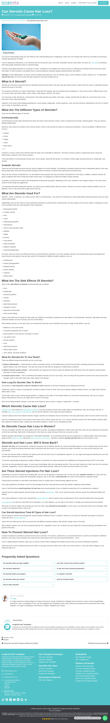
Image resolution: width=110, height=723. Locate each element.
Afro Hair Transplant (45, 668)
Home (3, 20)
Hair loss (94, 63)
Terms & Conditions (55, 710)
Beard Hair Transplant (46, 671)
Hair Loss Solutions (19, 20)
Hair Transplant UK (82, 659)
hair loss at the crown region (40, 438)
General (6, 639)
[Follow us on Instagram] (10, 699)
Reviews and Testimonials (84, 666)
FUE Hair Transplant (46, 657)
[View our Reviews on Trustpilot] (25, 699)
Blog (67, 3)
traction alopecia (19, 518)
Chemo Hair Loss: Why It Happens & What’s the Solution (21, 643)
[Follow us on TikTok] (3, 699)
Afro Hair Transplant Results (85, 676)
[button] (105, 718)
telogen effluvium (42, 498)
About (60, 3)
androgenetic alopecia (30, 410)
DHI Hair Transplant (45, 659)
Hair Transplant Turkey (83, 657)
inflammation (50, 492)
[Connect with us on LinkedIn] (18, 699)
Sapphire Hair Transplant (47, 662)
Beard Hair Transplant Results (86, 678)
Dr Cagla (13, 598)
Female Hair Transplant (47, 673)
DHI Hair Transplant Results (85, 671)
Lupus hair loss (7, 502)
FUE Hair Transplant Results (85, 668)
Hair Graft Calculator (87, 3)
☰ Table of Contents (8, 52)
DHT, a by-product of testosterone (19, 412)
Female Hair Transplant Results (86, 681)
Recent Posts (17, 620)
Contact (103, 3)
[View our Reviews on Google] (22, 699)
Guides (73, 3)
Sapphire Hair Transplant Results (87, 673)
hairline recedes (17, 438)
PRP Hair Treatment (46, 680)
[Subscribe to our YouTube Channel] (14, 699)
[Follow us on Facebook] (7, 699)
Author (7, 620)
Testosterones (6, 410)
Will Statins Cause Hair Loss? (97, 643)
